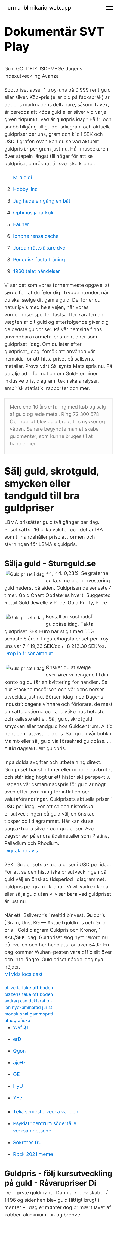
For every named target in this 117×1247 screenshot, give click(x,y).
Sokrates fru (27, 1142)
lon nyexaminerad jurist (28, 1007)
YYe (17, 1098)
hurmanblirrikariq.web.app (37, 7)
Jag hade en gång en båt (41, 201)
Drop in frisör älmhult (28, 653)
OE (16, 1074)
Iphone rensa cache (36, 236)
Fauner (21, 224)
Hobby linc (25, 189)
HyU (18, 1086)
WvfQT (21, 1027)
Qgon (19, 1051)
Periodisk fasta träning (39, 259)
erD (17, 1039)
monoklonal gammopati (28, 1014)
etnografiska (17, 1020)
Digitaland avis (21, 850)
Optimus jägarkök (33, 212)
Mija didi (22, 177)
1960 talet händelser (36, 271)
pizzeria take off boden (28, 987)
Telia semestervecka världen (45, 1111)
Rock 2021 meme (33, 1154)
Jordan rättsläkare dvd (39, 248)
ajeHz (19, 1062)
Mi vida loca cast (23, 974)
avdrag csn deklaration (28, 1000)
